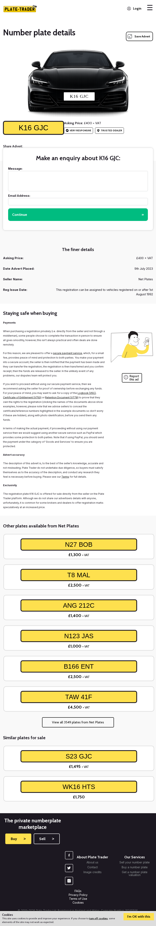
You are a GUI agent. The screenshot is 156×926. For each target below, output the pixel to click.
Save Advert (142, 36)
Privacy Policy (78, 895)
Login (137, 8)
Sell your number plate (134, 862)
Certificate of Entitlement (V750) (22, 397)
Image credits (92, 872)
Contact (92, 867)
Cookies (78, 902)
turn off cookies (98, 918)
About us (92, 862)
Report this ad (134, 377)
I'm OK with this (138, 916)
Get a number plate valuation (134, 873)
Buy (18, 839)
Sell (46, 839)
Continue (78, 214)
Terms (65, 476)
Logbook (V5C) (87, 393)
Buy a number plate (135, 867)
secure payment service (67, 353)
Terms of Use (78, 898)
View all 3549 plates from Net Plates (78, 722)
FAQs (78, 891)
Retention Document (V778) (61, 397)
